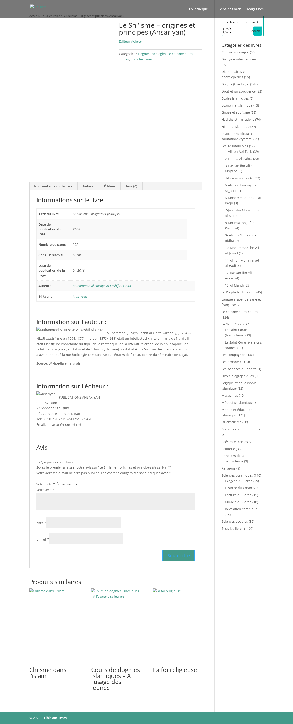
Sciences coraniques (237, 475)
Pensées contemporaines (241, 429)
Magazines (255, 9)
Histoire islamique (236, 126)
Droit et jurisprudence (239, 91)
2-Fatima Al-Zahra (238, 158)
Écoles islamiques (235, 98)
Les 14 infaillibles (235, 146)
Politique (228, 449)
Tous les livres (142, 59)
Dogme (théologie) (152, 54)
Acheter (137, 41)
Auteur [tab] (88, 186)
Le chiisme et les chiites (240, 312)
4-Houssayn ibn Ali (239, 178)
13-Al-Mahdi (234, 285)
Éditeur (124, 41)
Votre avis (45, 490)
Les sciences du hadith (239, 369)
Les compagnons (234, 354)
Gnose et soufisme (236, 112)
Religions (229, 468)
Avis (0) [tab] (131, 186)
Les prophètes (232, 362)
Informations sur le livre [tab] (53, 186)
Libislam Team (55, 718)
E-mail (42, 539)
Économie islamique (237, 105)
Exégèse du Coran (238, 481)
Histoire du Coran (238, 488)
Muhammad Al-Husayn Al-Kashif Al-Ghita (102, 286)
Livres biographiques (238, 376)
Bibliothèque (198, 9)
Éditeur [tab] (109, 186)
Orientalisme (231, 422)
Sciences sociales (235, 521)
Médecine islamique (237, 402)
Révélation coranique (241, 509)
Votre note (45, 484)
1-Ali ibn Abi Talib (238, 151)
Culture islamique (235, 52)
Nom (41, 523)
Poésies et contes (235, 442)
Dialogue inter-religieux (240, 59)
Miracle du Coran (238, 502)
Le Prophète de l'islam (238, 292)
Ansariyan (80, 296)
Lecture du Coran (238, 495)
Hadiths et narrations (238, 119)
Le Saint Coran (229, 9)
